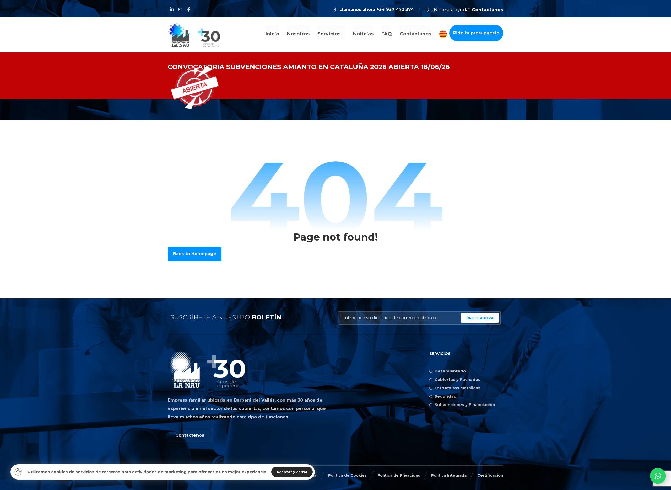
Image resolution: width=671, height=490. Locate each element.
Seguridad (446, 396)
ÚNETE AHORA (480, 318)
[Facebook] (189, 9)
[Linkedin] (172, 9)
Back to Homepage (194, 253)
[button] (658, 476)
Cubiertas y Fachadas (457, 379)
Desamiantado (450, 371)
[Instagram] (180, 9)
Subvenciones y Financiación (465, 404)
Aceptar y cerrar (292, 472)
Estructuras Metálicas (457, 387)
